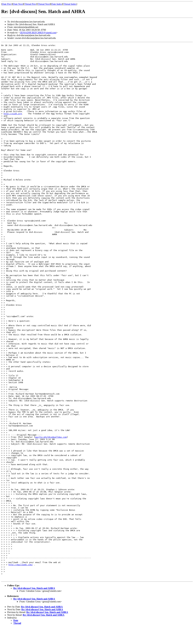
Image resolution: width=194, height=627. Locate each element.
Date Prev (7, 4)
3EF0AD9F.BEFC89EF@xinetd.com (38, 32)
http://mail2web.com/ (20, 565)
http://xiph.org (13, 114)
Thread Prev (30, 4)
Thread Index (70, 4)
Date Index (56, 4)
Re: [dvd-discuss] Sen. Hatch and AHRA (34, 588)
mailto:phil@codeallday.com (51, 437)
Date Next (18, 4)
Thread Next (44, 4)
